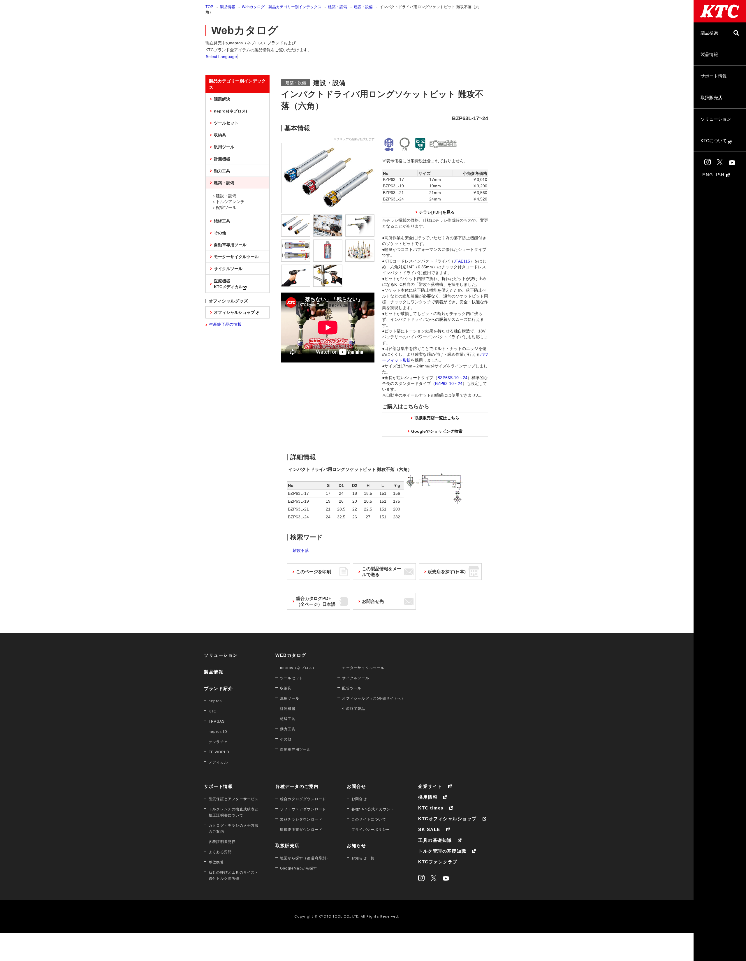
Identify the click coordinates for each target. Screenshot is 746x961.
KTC (213, 711)
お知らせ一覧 (362, 858)
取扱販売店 (711, 97)
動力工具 (222, 170)
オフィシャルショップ (234, 312)
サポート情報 (714, 75)
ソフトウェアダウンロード (303, 809)
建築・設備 (337, 7)
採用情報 (427, 797)
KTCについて (714, 140)
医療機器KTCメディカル (228, 284)
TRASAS (217, 721)
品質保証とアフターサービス (234, 799)
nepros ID (218, 732)
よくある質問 (220, 852)
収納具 (220, 135)
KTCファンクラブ (438, 861)
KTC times (431, 807)
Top (209, 7)
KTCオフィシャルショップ (447, 818)
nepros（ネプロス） (298, 668)
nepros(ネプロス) (230, 111)
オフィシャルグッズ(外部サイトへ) (372, 698)
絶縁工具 (222, 221)
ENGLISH (714, 174)
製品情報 (709, 54)
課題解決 (222, 99)
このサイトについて (368, 819)
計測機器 (222, 158)
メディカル (218, 762)
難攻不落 (301, 550)
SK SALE (429, 829)
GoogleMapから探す (298, 868)
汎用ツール (224, 147)
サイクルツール (228, 268)
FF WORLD (219, 752)
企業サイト (430, 786)
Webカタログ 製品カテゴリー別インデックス (281, 7)
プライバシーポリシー (370, 830)
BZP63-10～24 (448, 383)
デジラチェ (218, 742)
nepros (215, 701)
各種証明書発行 (222, 842)
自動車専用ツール (230, 244)
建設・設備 (363, 7)
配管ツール (226, 207)
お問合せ (356, 786)
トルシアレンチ (230, 201)
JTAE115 (462, 261)
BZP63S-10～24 (452, 377)
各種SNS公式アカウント (372, 809)
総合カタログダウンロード (303, 799)
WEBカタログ (290, 655)
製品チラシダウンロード (301, 819)
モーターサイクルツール (236, 256)
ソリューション (716, 119)
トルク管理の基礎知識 (442, 851)
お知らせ (356, 845)
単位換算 (216, 862)
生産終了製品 (353, 709)
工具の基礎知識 (435, 840)
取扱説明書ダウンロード (301, 830)
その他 (220, 232)
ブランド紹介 (218, 688)
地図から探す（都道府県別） (305, 858)
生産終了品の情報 (225, 324)
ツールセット (226, 123)
